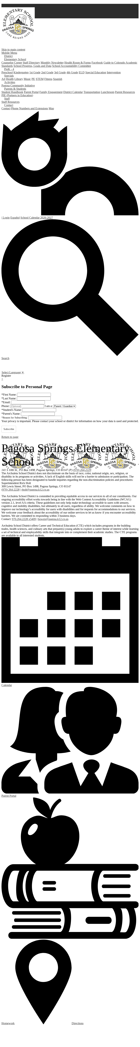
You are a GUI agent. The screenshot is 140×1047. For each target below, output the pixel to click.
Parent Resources (125, 92)
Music (27, 78)
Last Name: (9, 398)
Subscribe (8, 429)
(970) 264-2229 (82, 470)
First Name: (9, 394)
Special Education (95, 72)
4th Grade (72, 72)
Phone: (5, 406)
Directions (77, 1023)
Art (3, 78)
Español (15, 217)
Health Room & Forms (77, 62)
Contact (5, 108)
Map (51, 108)
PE (33, 78)
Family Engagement (51, 92)
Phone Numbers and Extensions (29, 108)
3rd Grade (60, 72)
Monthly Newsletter (52, 62)
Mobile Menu (9, 52)
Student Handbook (12, 92)
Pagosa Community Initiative (18, 85)
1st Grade (34, 72)
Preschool (7, 72)
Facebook (97, 62)
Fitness (48, 78)
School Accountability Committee (71, 65)
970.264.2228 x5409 (24, 519)
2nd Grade (47, 72)
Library (18, 78)
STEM (40, 78)
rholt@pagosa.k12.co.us (35, 489)
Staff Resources (10, 101)
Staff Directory (31, 62)
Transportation (91, 92)
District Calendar (73, 92)
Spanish (57, 78)
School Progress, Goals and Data (32, 65)
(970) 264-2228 (10, 489)
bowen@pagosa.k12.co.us (53, 519)
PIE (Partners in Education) (17, 95)
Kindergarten (21, 72)
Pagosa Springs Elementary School (18, 24)
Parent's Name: (11, 413)
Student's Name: (11, 409)
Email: (6, 402)
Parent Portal (31, 92)
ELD (82, 72)
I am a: (48, 406)
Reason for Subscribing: (14, 417)
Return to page (9, 436)
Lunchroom (107, 92)
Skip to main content (13, 49)
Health (10, 78)
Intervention (114, 72)
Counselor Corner (11, 62)
